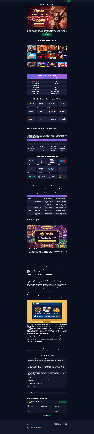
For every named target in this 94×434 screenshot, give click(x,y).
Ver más (47, 415)
